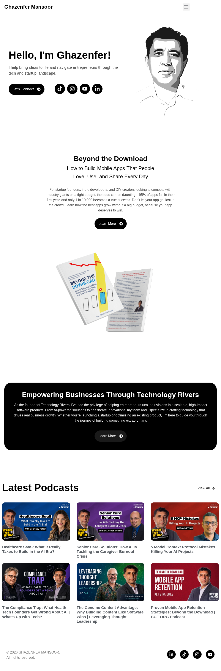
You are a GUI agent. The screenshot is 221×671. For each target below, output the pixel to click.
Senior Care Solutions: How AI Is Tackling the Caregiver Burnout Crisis (107, 551)
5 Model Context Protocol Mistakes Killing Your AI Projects (183, 549)
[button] (186, 7)
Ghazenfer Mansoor (28, 7)
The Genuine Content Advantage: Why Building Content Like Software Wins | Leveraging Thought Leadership (110, 614)
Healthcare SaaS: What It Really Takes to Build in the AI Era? (31, 549)
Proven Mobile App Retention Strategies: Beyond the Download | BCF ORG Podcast (183, 612)
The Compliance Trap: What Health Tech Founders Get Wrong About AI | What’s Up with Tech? (36, 612)
